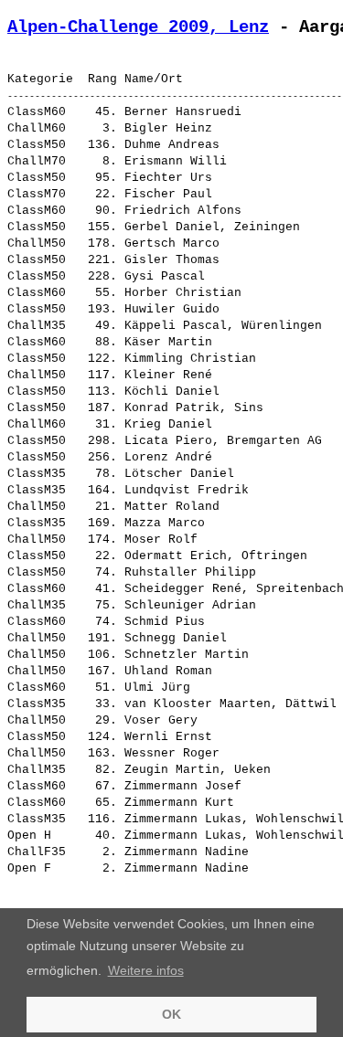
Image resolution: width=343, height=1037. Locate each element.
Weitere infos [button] (146, 970)
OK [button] (171, 1014)
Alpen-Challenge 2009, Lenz (138, 27)
